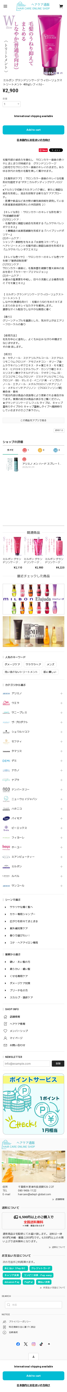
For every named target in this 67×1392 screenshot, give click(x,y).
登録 (58, 1063)
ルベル (15, 876)
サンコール (18, 885)
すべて (10, 450)
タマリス (17, 751)
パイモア (17, 818)
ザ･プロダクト (20, 722)
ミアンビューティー (23, 856)
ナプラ (15, 779)
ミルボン (17, 866)
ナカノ (15, 770)
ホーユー (17, 847)
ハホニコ (17, 808)
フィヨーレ (18, 837)
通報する (59, 430)
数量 (5, 98)
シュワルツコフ (20, 731)
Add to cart (33, 129)
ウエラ (15, 703)
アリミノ (17, 693)
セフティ (17, 741)
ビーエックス (19, 828)
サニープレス (19, 712)
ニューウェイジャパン (24, 799)
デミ (14, 760)
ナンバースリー (20, 789)
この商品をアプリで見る (33, 420)
